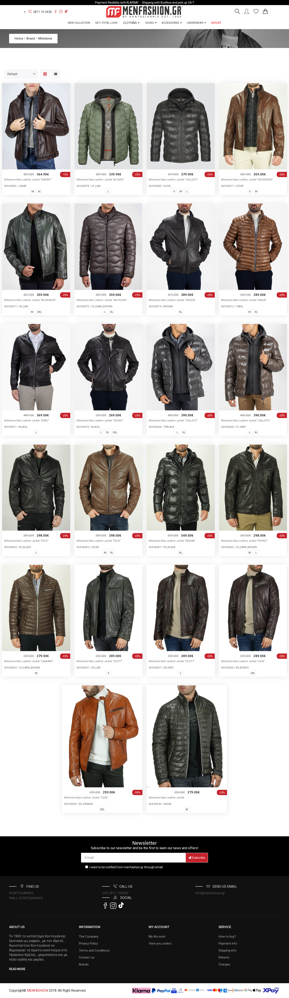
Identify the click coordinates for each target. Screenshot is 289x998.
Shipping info (228, 950)
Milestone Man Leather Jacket (166, 797)
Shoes (149, 22)
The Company (88, 936)
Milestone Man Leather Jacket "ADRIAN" (172, 540)
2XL (39, 311)
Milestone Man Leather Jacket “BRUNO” (100, 420)
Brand (30, 38)
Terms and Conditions (94, 950)
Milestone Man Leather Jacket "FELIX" (26, 540)
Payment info (228, 943)
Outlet (216, 22)
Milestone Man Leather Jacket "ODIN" (243, 661)
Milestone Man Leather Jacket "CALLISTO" (173, 179)
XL (39, 191)
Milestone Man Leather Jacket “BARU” (26, 420)
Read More (17, 969)
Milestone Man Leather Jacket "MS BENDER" (247, 179)
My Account (157, 936)
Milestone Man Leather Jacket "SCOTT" (99, 661)
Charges (224, 964)
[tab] (45, 74)
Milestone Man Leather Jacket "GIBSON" (172, 300)
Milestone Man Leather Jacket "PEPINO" (244, 540)
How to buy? (227, 936)
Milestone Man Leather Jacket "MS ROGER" (102, 300)
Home (19, 38)
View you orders (160, 943)
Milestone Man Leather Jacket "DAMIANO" (29, 661)
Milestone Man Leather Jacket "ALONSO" (100, 179)
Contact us (86, 957)
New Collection (79, 22)
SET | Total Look (106, 22)
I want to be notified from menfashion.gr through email (126, 867)
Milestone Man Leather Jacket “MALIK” (243, 300)
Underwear (195, 22)
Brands (84, 964)
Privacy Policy (88, 943)
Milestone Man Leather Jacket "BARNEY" (28, 179)
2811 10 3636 (42, 12)
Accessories (170, 22)
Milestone (45, 38)
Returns (224, 957)
